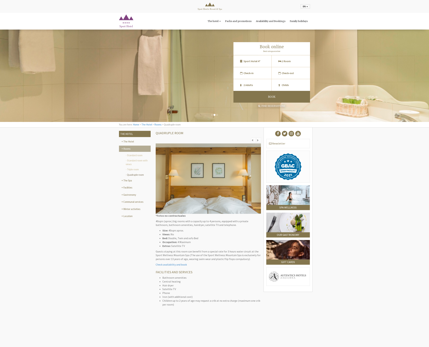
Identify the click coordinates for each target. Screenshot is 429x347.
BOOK (271, 96)
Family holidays (299, 21)
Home (136, 124)
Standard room (134, 155)
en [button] (304, 6)
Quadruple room (135, 174)
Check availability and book (171, 264)
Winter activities (131, 209)
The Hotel (146, 124)
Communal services (133, 201)
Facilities (127, 187)
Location (128, 216)
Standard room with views (137, 162)
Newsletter (278, 143)
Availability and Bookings (270, 21)
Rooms (158, 124)
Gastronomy (129, 194)
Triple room (133, 169)
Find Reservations (272, 105)
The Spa (127, 180)
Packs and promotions (238, 21)
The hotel (213, 21)
